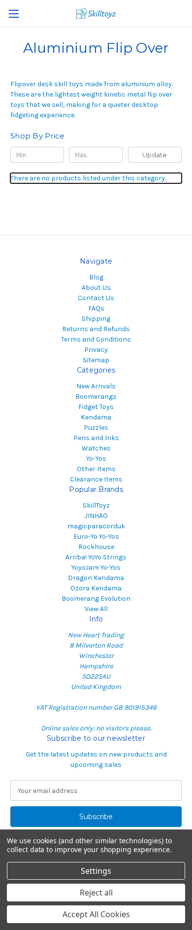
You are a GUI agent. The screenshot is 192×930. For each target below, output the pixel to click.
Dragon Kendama (96, 578)
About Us (96, 287)
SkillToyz (96, 505)
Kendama (96, 417)
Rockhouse (96, 547)
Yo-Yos (96, 458)
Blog (96, 277)
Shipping (96, 318)
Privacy (96, 349)
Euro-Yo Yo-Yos (96, 536)
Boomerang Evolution (96, 598)
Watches (96, 448)
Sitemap (96, 360)
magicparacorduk (96, 526)
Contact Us (96, 298)
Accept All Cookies (96, 914)
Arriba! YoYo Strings (96, 557)
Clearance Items (96, 479)
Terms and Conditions (96, 339)
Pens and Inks (96, 438)
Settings (96, 870)
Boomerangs (96, 396)
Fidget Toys (96, 407)
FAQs (96, 308)
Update (154, 155)
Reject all (96, 892)
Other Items (96, 469)
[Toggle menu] (13, 13)
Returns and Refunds (96, 329)
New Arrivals (96, 386)
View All (96, 609)
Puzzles (96, 427)
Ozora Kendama (96, 588)
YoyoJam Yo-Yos (96, 567)
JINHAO (96, 516)
